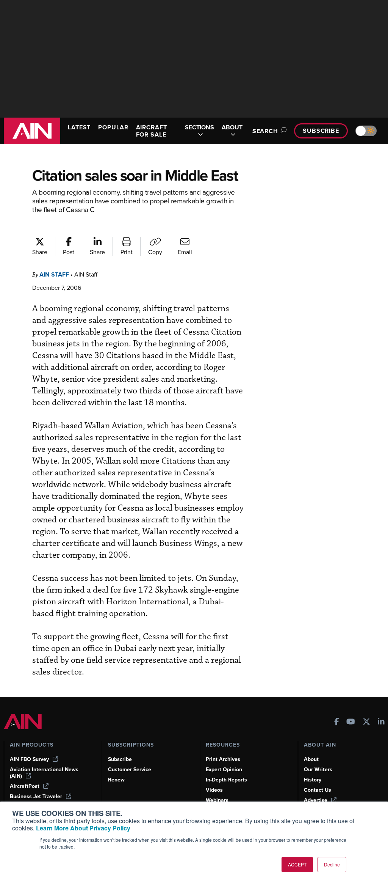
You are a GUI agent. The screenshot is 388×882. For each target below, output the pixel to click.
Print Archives (223, 759)
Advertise (315, 800)
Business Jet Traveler (36, 796)
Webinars (217, 800)
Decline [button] (332, 864)
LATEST (79, 127)
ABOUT (232, 128)
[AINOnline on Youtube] (350, 722)
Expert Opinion (224, 769)
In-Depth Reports (226, 780)
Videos (214, 790)
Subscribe (321, 130)
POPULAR (113, 127)
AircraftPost (24, 786)
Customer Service (129, 769)
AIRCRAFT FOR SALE (151, 131)
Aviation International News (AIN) (44, 772)
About (311, 759)
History (312, 780)
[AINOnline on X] (366, 722)
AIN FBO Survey (29, 759)
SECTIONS (199, 128)
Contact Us (317, 790)
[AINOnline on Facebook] (336, 722)
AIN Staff (54, 274)
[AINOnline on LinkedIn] (381, 722)
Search (265, 131)
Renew (116, 780)
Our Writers (318, 769)
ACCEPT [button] (297, 864)
